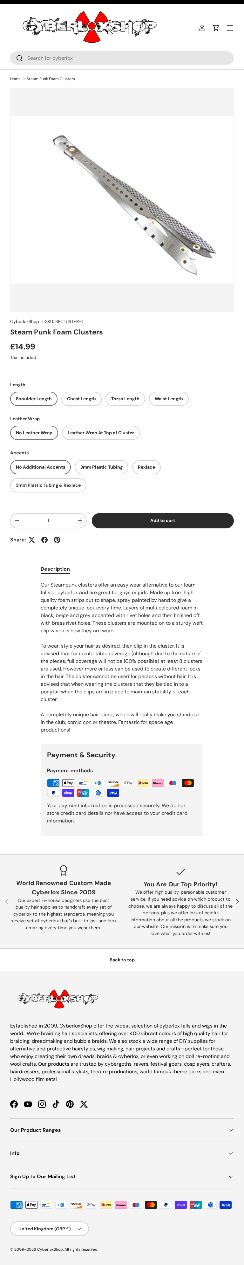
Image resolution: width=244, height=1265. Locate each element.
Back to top (122, 960)
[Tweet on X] (31, 539)
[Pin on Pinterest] (57, 539)
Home (15, 78)
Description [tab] (55, 569)
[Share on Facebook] (44, 539)
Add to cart (162, 520)
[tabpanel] (122, 657)
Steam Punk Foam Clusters (51, 78)
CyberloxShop (24, 321)
